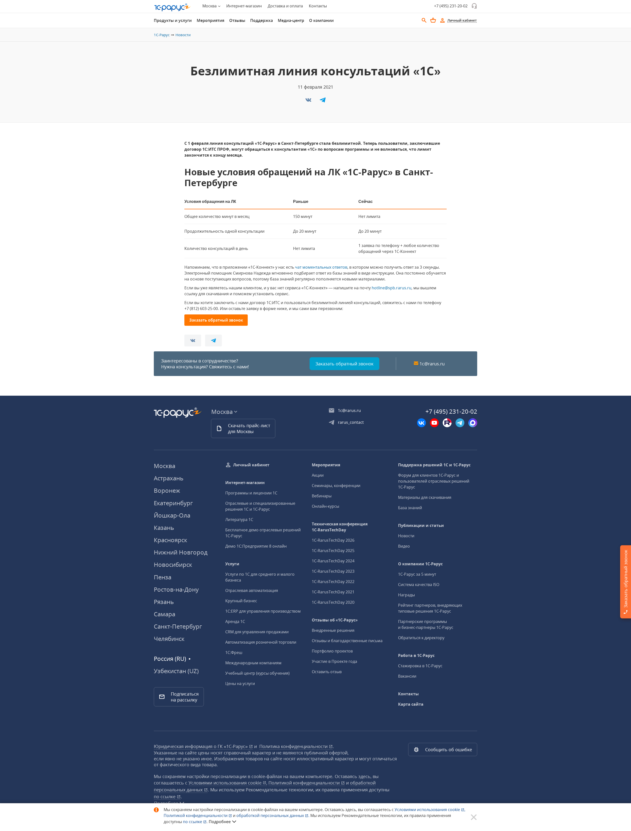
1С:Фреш (233, 652)
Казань (164, 527)
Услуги (232, 564)
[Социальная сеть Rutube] (447, 422)
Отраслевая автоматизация (251, 590)
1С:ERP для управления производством (263, 611)
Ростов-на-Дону (176, 589)
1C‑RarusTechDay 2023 (333, 571)
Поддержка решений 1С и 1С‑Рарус (434, 465)
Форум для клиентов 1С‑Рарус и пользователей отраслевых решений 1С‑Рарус (433, 481)
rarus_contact (351, 422)
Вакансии (407, 676)
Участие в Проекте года (334, 661)
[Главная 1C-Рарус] (172, 7)
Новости (183, 34)
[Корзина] (433, 20)
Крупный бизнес (241, 600)
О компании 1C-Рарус (420, 564)
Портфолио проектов (332, 651)
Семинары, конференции (336, 485)
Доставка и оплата (285, 6)
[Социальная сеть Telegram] (460, 422)
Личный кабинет (251, 465)
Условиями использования (430, 809)
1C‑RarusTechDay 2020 (333, 602)
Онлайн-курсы (325, 506)
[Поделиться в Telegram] (322, 101)
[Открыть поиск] (424, 20)
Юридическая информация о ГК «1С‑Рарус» (201, 746)
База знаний (410, 507)
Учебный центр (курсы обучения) (257, 673)
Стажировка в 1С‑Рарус (420, 665)
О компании (321, 20)
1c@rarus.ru (432, 364)
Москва (164, 466)
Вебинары (322, 496)
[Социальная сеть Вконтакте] (421, 422)
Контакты (318, 6)
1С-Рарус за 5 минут (417, 574)
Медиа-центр (291, 20)
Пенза (162, 577)
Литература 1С (239, 519)
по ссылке (165, 796)
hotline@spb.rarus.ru (391, 288)
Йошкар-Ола (172, 515)
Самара (164, 614)
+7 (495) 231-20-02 (451, 6)
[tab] (173, 20)
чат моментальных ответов (321, 267)
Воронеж (167, 490)
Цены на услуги (240, 683)
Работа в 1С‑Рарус (416, 655)
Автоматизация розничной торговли (260, 642)
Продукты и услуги (173, 20)
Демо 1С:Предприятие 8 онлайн (256, 546)
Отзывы (237, 20)
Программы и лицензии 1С (251, 493)
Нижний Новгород (181, 552)
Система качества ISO (418, 584)
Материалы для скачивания (424, 497)
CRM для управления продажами (257, 632)
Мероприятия (210, 20)
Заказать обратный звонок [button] (216, 320)
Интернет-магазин (244, 6)
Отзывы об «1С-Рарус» (335, 620)
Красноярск (170, 540)
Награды (406, 595)
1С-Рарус (162, 34)
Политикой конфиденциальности (196, 815)
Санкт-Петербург (178, 626)
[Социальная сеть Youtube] (434, 422)
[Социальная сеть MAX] (472, 422)
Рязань (164, 602)
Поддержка (261, 20)
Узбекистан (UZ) (176, 671)
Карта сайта (410, 704)
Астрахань (168, 478)
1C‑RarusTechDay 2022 (333, 581)
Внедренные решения (333, 630)
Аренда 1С (235, 621)
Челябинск (169, 639)
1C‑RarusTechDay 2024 (333, 561)
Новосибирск (173, 564)
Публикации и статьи (421, 525)
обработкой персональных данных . (273, 815)
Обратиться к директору (421, 637)
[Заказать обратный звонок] (474, 6)
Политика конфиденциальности (294, 746)
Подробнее (220, 821)
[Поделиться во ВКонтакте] (309, 101)
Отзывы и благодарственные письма (347, 640)
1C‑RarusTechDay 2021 (333, 592)
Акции (318, 475)
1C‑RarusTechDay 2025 (333, 550)
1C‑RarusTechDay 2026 (333, 540)
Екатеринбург (173, 503)
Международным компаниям (253, 663)
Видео (404, 546)
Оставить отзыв (327, 671)
